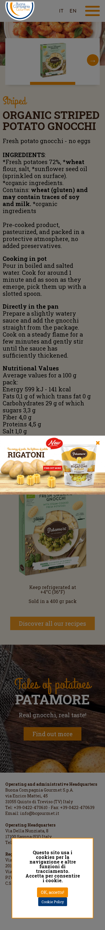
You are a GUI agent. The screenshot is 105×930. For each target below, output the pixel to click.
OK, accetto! (52, 892)
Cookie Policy (52, 901)
